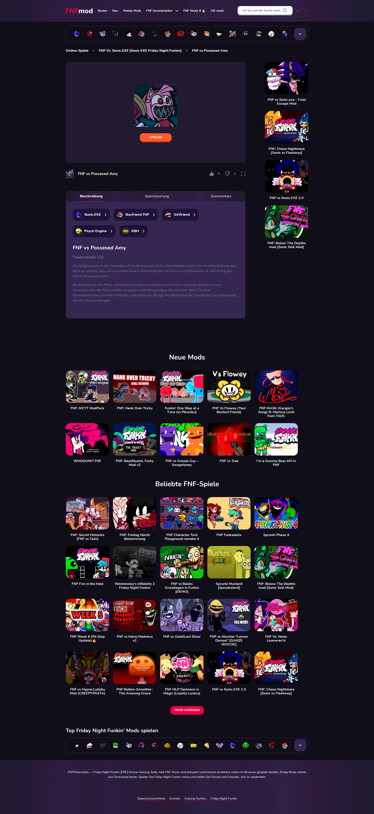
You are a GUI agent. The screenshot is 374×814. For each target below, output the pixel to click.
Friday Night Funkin (224, 798)
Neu (115, 11)
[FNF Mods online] (80, 10)
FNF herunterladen (159, 11)
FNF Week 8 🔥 (194, 11)
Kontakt (174, 798)
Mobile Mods (132, 11)
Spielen (156, 137)
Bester (102, 11)
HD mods (217, 11)
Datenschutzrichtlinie (151, 798)
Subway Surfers (195, 798)
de (298, 11)
